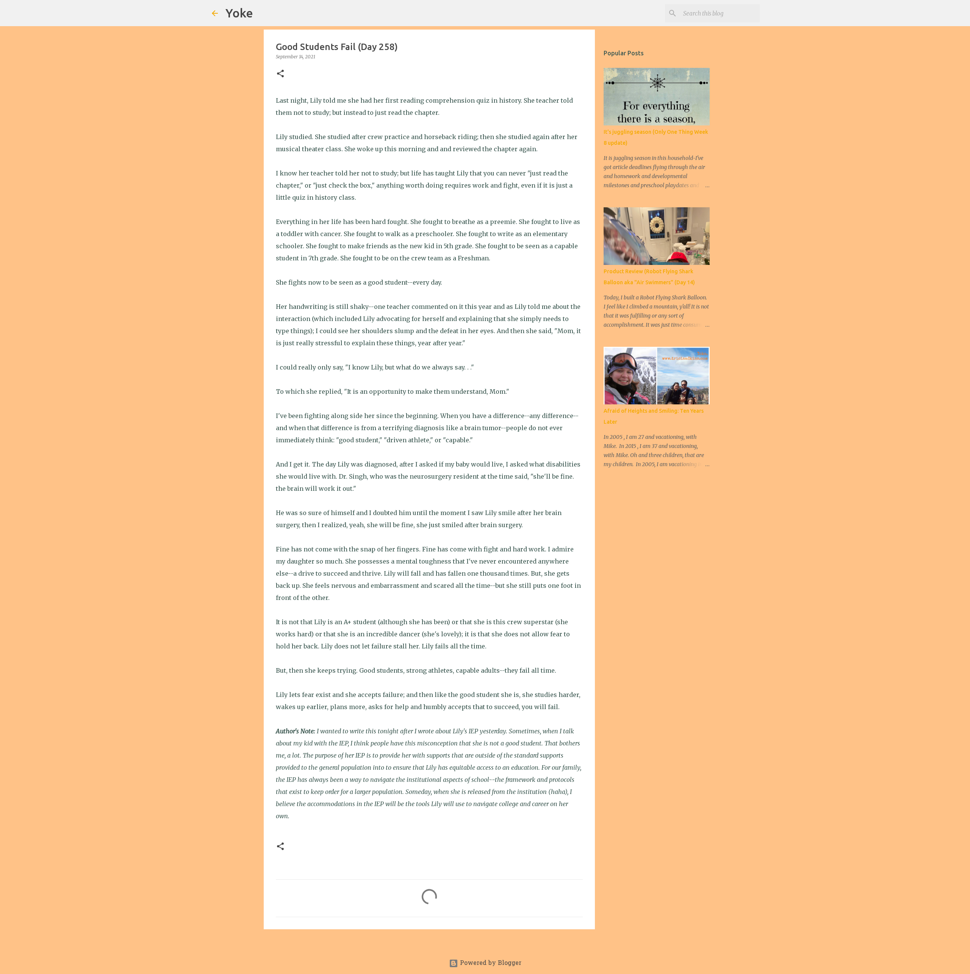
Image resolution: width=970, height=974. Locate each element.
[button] (280, 74)
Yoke (239, 13)
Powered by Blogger (489, 963)
